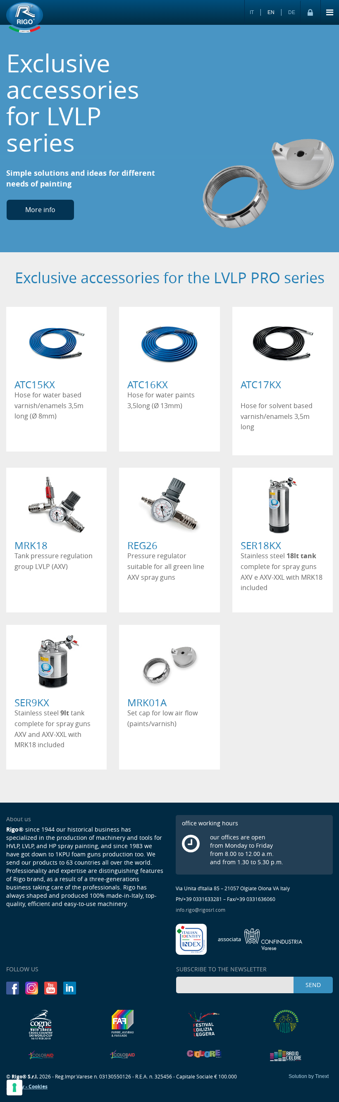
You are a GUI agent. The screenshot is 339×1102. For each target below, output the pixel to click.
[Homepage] (24, 17)
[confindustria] (260, 938)
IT (252, 12)
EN (271, 12)
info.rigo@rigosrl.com (200, 909)
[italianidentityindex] (192, 938)
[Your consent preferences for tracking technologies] (14, 1087)
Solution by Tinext (309, 1076)
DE (291, 12)
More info (40, 209)
